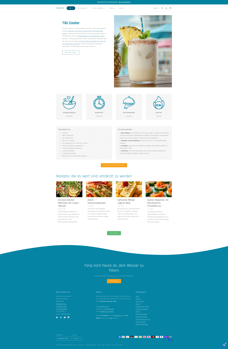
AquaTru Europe (63, 345)
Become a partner (141, 322)
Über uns (138, 304)
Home (137, 296)
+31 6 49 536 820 (61, 309)
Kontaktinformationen (118, 345)
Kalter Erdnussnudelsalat (97, 202)
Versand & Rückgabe (141, 314)
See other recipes (70, 52)
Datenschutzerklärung (91, 345)
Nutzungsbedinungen (141, 317)
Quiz (111, 318)
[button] (71, 8)
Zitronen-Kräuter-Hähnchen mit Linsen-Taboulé (68, 203)
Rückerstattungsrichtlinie (143, 319)
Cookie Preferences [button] (142, 324)
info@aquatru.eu (61, 304)
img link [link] (69, 97)
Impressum (109, 345)
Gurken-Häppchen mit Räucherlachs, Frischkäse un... (158, 203)
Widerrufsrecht (81, 345)
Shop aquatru (114, 281)
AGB (99, 345)
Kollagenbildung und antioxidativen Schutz (91, 36)
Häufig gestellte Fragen (142, 306)
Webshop (138, 299)
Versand (103, 345)
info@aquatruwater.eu (107, 312)
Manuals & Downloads (142, 309)
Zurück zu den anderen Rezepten (114, 165)
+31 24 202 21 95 (61, 306)
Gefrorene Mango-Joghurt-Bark (126, 202)
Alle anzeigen (114, 233)
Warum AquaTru (140, 301)
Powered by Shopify (71, 345)
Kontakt (138, 311)
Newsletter (118, 315)
